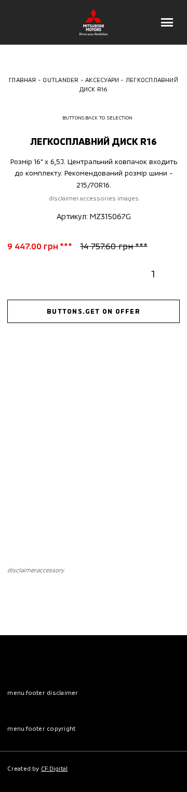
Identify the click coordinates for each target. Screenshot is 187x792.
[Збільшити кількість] (171, 274)
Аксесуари (102, 79)
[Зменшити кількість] (136, 274)
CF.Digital (54, 768)
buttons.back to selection (97, 117)
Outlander (60, 79)
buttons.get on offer (93, 311)
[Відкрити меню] (167, 22)
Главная (22, 79)
